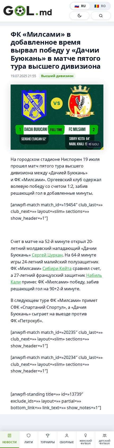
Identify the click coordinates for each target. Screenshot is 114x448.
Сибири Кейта (57, 268)
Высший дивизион (57, 76)
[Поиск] (101, 15)
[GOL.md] (35, 11)
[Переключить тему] (79, 15)
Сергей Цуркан (47, 255)
